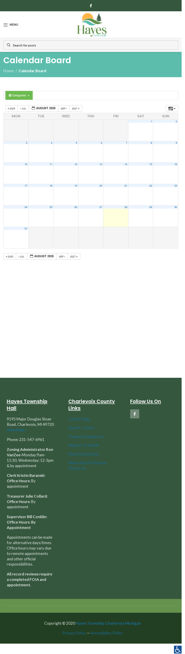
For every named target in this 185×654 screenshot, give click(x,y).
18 (51, 185)
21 (126, 185)
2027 (75, 108)
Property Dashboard (85, 436)
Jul (24, 108)
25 (51, 207)
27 (100, 207)
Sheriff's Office (81, 427)
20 (100, 185)
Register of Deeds (83, 445)
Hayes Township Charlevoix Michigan (108, 623)
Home (8, 70)
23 (175, 185)
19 (75, 185)
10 (26, 164)
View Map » (16, 429)
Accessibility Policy (106, 633)
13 (100, 164)
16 (175, 164)
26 (75, 207)
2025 (12, 108)
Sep (63, 108)
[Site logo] (92, 24)
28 (126, 207)
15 (150, 164)
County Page (79, 419)
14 (126, 164)
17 (26, 185)
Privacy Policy (74, 633)
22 (150, 185)
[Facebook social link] (91, 5)
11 (51, 164)
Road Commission (83, 454)
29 (150, 207)
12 (75, 164)
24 (26, 207)
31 (26, 228)
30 (175, 207)
